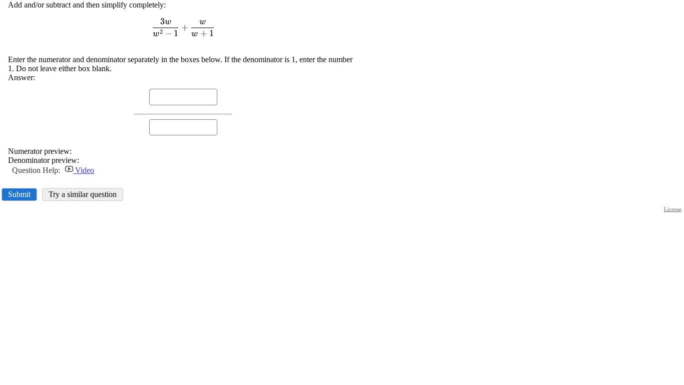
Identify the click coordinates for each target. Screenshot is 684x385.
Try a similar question (83, 194)
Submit (19, 194)
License (672, 209)
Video (83, 170)
